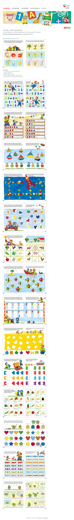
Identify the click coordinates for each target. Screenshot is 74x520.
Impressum (39, 517)
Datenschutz (45, 517)
